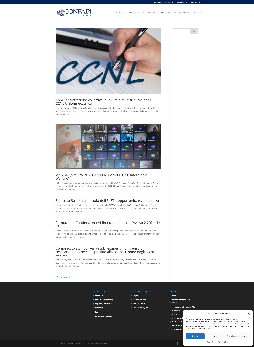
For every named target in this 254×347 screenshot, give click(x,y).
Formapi (99, 308)
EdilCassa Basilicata (104, 299)
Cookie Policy (211, 342)
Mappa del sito (139, 299)
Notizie (182, 13)
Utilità (195, 13)
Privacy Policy (223, 342)
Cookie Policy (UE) (141, 308)
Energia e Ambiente (179, 325)
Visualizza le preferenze (238, 336)
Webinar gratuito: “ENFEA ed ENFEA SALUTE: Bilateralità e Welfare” (101, 177)
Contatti (167, 2)
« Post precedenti (63, 277)
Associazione (130, 13)
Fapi (97, 312)
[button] (248, 313)
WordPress (102, 343)
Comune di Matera (103, 316)
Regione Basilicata (103, 303)
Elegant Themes (75, 343)
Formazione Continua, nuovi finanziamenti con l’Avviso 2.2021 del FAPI (108, 224)
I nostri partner (168, 13)
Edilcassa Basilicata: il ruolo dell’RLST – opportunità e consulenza (107, 200)
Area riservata (196, 2)
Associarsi (158, 2)
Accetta (195, 336)
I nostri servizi (149, 13)
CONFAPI (99, 295)
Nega (215, 336)
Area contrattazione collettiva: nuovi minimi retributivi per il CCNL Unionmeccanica (104, 102)
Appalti (173, 295)
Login (135, 295)
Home (117, 13)
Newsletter (180, 2)
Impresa (174, 314)
